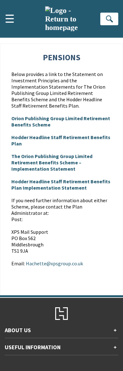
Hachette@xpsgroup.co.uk (54, 263)
